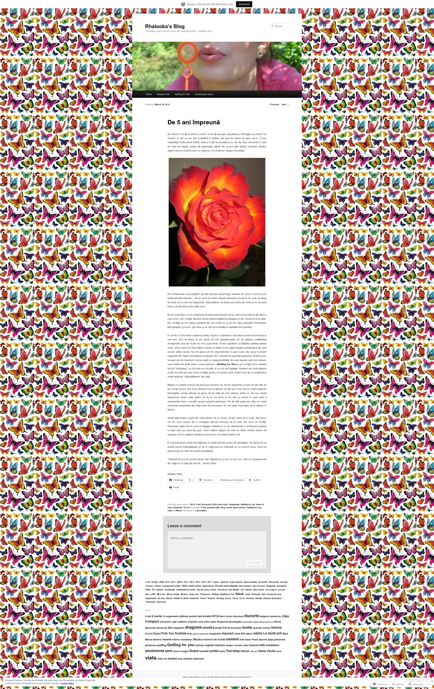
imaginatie (215, 633)
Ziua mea (161, 601)
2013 (186, 581)
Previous (273, 104)
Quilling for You (182, 94)
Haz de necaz (203, 589)
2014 (192, 504)
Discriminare (245, 585)
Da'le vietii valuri (220, 504)
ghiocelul (204, 633)
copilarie (182, 621)
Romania (256, 594)
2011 (173, 581)
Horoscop (222, 589)
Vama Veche (267, 651)
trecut (245, 651)
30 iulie (154, 581)
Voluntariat (150, 601)
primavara (279, 639)
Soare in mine (181, 598)
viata (169, 510)
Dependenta (208, 585)
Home (149, 94)
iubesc (249, 633)
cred (200, 621)
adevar (183, 616)
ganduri (196, 633)
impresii (227, 633)
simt (168, 650)
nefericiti (208, 639)
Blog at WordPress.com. (194, 677)
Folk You (167, 633)
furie (189, 633)
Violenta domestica (272, 598)
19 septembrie (171, 616)
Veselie (258, 598)
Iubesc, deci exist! (254, 589)
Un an (242, 598)
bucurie (284, 581)
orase (248, 639)
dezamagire (235, 621)
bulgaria (264, 616)
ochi (241, 639)
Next (285, 104)
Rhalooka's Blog (165, 26)
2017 (209, 581)
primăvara (150, 645)
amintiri (193, 616)
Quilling (215, 594)
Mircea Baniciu (153, 639)
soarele (204, 651)
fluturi (157, 633)
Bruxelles (263, 581)
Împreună (198, 658)
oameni (232, 638)
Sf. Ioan (161, 598)
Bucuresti (206, 504)
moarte (166, 639)
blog (223, 507)
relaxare (220, 645)
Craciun (149, 585)
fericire (276, 627)
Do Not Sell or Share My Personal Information (229, 677)
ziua (180, 658)
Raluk (239, 594)
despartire (222, 621)
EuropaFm (282, 585)
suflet (214, 651)
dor (170, 627)
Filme (148, 589)
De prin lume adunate (226, 585)
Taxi (229, 651)
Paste (255, 639)
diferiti (277, 621)
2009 (161, 581)
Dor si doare (259, 585)
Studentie (177, 507)
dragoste (193, 627)
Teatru (203, 598)
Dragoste (271, 585)
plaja (270, 639)
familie (247, 627)
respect (230, 645)
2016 (203, 581)
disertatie (150, 627)
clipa (285, 616)
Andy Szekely (236, 581)
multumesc (186, 639)
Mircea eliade (173, 594)
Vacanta (250, 598)
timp (236, 651)
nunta (221, 639)
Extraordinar (234, 627)
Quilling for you (254, 507)
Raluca (178, 510)
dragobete (179, 627)
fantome (257, 627)
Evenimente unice (204, 94)
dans (213, 621)
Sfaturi (169, 598)
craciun (192, 621)
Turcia (235, 598)
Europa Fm (220, 628)
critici (207, 621)
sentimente (154, 650)
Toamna (211, 598)
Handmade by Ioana (185, 589)
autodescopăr (213, 507)
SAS (263, 594)
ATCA (215, 616)
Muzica (184, 594)
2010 (167, 581)
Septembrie (151, 598)
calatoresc (275, 616)
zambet (172, 658)
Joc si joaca (271, 589)
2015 (197, 581)
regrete (209, 645)
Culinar (157, 585)
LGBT (153, 594)
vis (165, 658)
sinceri (176, 651)
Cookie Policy (67, 683)
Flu (153, 589)
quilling (161, 645)
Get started (244, 4)
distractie (161, 627)
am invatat (204, 616)
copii (174, 621)
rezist (247, 594)
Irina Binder (234, 589)
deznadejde (247, 622)
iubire (258, 633)
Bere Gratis (226, 616)
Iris (242, 589)
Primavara (205, 594)
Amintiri (224, 581)
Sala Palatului (251, 645)
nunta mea (194, 594)
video (160, 658)
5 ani (198, 504)
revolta (239, 645)
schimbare (272, 645)
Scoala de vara (274, 594)
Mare (285, 633)
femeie (266, 627)
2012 (179, 581)
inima (237, 633)
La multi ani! (272, 633)
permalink (201, 510)
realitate (199, 645)
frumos (180, 633)
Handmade (234, 504)
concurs (165, 621)
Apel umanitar (250, 581)
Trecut (186, 507)
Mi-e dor (161, 594)
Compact (152, 621)
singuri (185, 651)
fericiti (148, 633)
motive (176, 639)
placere (263, 639)
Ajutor (216, 581)
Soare (194, 650)
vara (278, 651)
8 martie (157, 616)
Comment (254, 562)
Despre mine (163, 94)
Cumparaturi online (171, 585)
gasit (235, 507)
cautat (229, 507)
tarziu (222, 651)
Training (220, 598)
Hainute (159, 589)
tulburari (253, 651)
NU (215, 639)
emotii (207, 627)
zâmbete (188, 658)
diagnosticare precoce (263, 622)
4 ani (148, 616)
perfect (242, 507)
